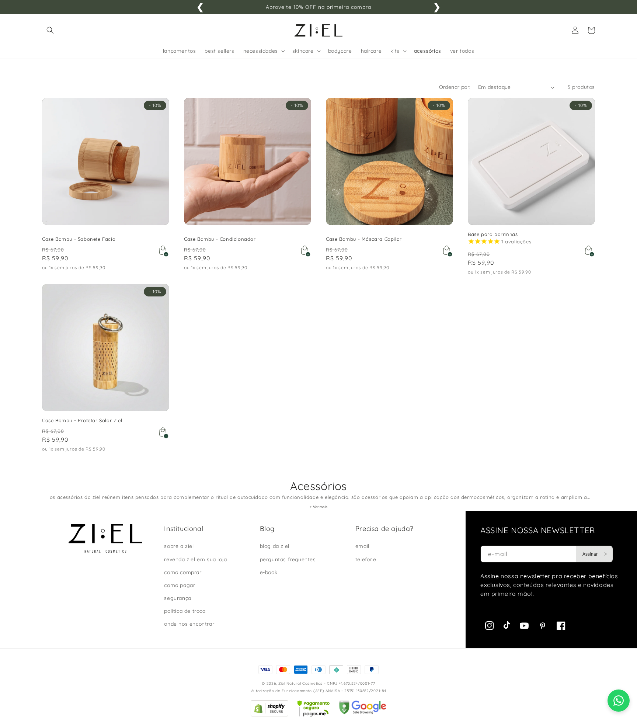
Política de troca (184, 611)
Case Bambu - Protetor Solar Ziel (82, 420)
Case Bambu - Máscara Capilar (364, 239)
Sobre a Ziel (179, 546)
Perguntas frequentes (288, 559)
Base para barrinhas (493, 234)
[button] (50, 30)
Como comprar (182, 572)
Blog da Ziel (274, 546)
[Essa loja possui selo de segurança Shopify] (269, 715)
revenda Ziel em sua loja (195, 559)
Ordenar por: (455, 87)
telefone (365, 559)
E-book (269, 572)
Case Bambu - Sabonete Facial (79, 239)
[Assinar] (594, 554)
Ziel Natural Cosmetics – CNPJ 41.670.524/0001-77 (326, 683)
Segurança (177, 598)
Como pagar (179, 585)
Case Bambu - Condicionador (220, 239)
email (362, 546)
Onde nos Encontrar (189, 624)
